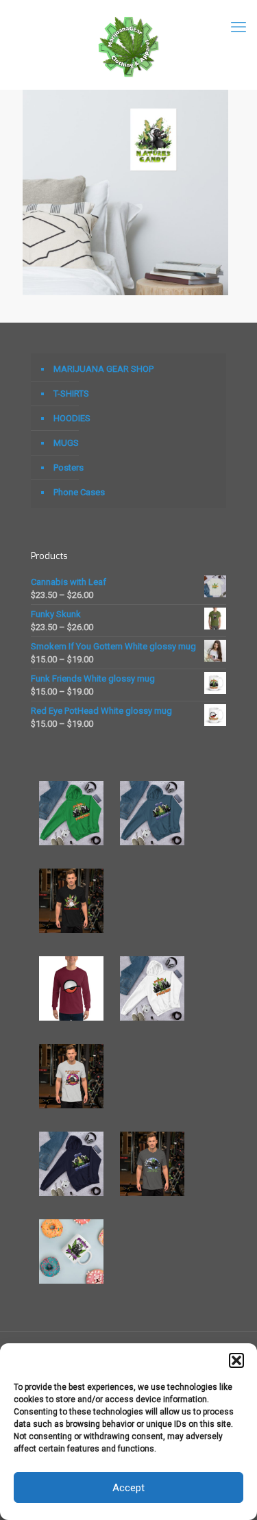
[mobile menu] (238, 27)
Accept (128, 1488)
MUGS (66, 443)
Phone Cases (79, 492)
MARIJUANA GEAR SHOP (103, 369)
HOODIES (71, 418)
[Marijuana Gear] (128, 44)
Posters (68, 467)
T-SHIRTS (71, 393)
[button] (236, 1360)
